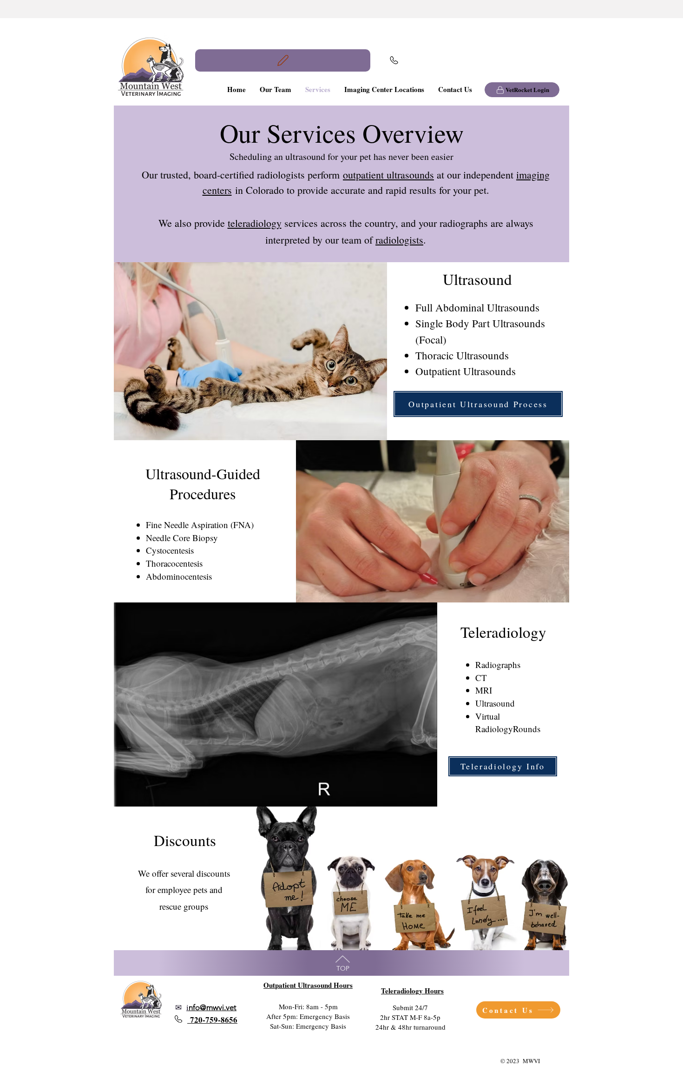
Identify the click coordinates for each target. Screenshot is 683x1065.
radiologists (399, 239)
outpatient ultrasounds (388, 174)
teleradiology (255, 223)
